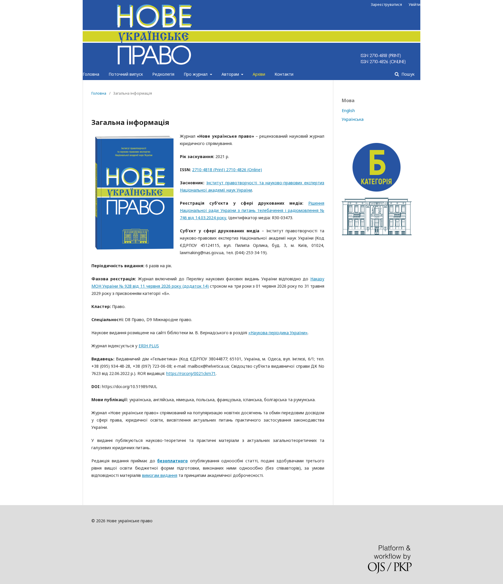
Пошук (407, 74)
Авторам (231, 74)
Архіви (259, 74)
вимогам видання (159, 475)
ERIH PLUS (149, 345)
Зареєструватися (386, 4)
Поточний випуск (126, 74)
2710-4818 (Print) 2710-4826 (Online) (227, 169)
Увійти (414, 4)
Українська (353, 119)
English (348, 110)
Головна (91, 74)
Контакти (283, 74)
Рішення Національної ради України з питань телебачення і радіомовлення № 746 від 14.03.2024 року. (252, 210)
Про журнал (196, 74)
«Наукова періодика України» (278, 332)
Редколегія (163, 74)
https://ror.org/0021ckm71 (191, 373)
